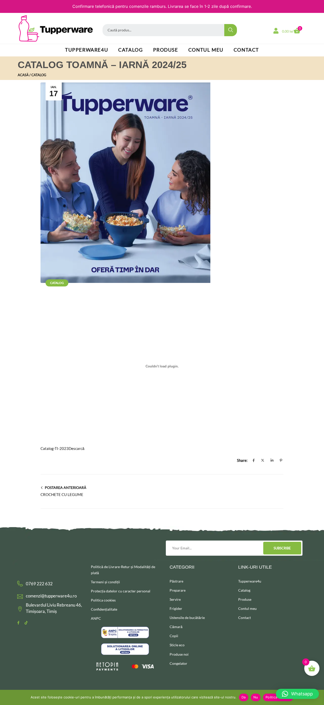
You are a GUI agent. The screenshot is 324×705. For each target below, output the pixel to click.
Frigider (176, 608)
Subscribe (282, 548)
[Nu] (317, 697)
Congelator (178, 663)
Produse (165, 50)
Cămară (176, 627)
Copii (174, 636)
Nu (255, 697)
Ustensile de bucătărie (187, 617)
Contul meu (206, 50)
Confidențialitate (104, 609)
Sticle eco (177, 645)
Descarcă (76, 448)
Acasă (23, 75)
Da (243, 697)
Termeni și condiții (105, 582)
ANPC (96, 618)
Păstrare (176, 581)
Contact (246, 50)
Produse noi (179, 654)
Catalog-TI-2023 (54, 448)
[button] (297, 694)
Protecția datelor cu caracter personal (120, 591)
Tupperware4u (86, 50)
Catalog (130, 50)
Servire (175, 599)
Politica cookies (103, 600)
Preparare (178, 590)
